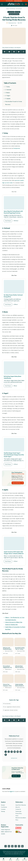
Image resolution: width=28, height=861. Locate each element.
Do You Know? (19, 8)
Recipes (3, 805)
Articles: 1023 (14, 758)
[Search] (22, 4)
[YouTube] (12, 846)
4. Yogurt (7, 95)
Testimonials (18, 811)
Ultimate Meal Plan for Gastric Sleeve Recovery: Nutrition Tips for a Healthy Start (19, 666)
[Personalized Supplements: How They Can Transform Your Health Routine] (8, 660)
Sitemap (3, 811)
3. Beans (7, 92)
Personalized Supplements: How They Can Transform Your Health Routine (8, 666)
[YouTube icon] (6, 755)
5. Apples (7, 98)
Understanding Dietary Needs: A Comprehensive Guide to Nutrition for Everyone (19, 685)
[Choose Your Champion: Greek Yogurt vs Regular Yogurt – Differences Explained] (8, 679)
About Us (18, 807)
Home (7, 8)
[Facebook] (4, 52)
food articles (7, 703)
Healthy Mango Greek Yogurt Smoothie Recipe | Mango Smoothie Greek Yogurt (14, 454)
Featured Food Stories (14, 14)
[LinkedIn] (14, 52)
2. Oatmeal (8, 89)
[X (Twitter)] (9, 52)
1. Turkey (7, 86)
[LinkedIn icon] (9, 752)
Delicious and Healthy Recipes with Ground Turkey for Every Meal (7, 648)
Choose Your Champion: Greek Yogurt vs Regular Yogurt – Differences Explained (7, 685)
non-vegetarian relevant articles (11, 706)
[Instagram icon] (18, 752)
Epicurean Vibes (9, 651)
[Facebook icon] (6, 752)
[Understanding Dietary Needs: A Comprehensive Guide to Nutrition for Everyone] (20, 679)
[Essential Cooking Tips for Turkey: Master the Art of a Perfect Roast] (20, 642)
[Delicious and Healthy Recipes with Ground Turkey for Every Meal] (8, 642)
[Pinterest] (5, 846)
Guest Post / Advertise (21, 805)
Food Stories (12, 8)
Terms (17, 815)
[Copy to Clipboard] (23, 52)
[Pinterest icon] (20, 752)
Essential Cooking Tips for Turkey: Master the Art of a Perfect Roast (20, 648)
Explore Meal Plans (18, 0)
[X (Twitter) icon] (15, 752)
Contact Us (18, 809)
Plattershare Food (9, 669)
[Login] (26, 4)
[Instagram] (9, 846)
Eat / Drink (17, 12)
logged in (11, 791)
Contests (3, 809)
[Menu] (2, 4)
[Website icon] (12, 752)
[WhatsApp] (18, 52)
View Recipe (8, 220)
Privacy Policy (19, 813)
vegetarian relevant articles (10, 710)
